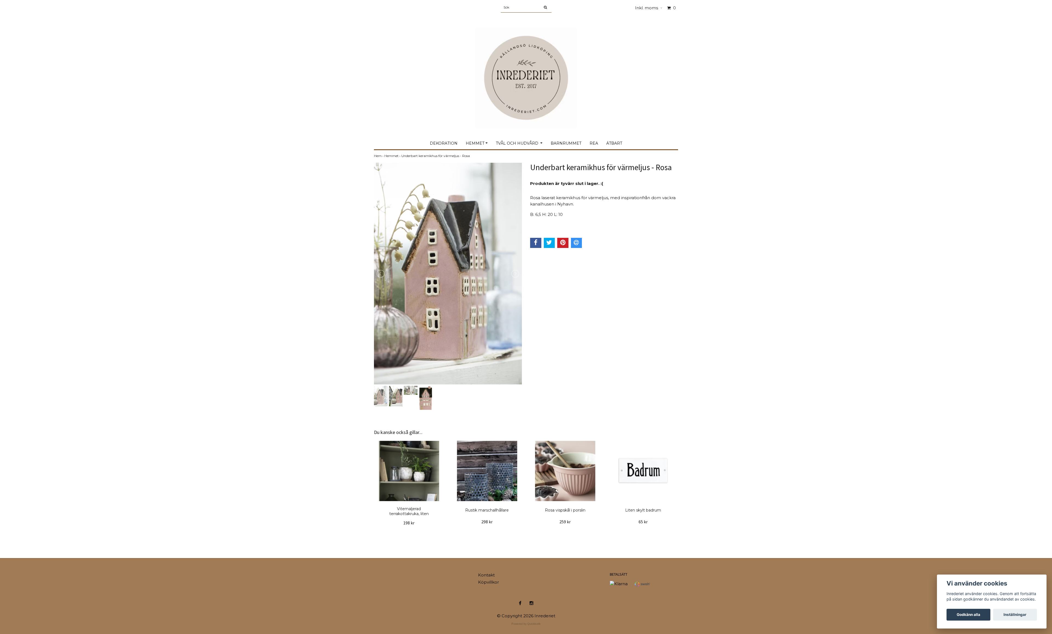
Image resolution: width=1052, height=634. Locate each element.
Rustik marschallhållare (487, 510)
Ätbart (614, 143)
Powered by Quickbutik (526, 623)
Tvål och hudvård (517, 143)
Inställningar (1015, 614)
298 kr (487, 521)
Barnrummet (566, 143)
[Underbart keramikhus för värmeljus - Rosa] (448, 273)
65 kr (643, 521)
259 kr (565, 521)
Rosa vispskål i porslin (565, 510)
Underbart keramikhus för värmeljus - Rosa (436, 156)
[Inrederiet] (526, 72)
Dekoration (444, 143)
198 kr (408, 523)
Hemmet (475, 143)
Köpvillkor (488, 582)
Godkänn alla (968, 614)
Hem (379, 156)
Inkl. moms (648, 7)
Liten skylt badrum (643, 510)
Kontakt (486, 575)
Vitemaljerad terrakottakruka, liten (409, 511)
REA (594, 143)
